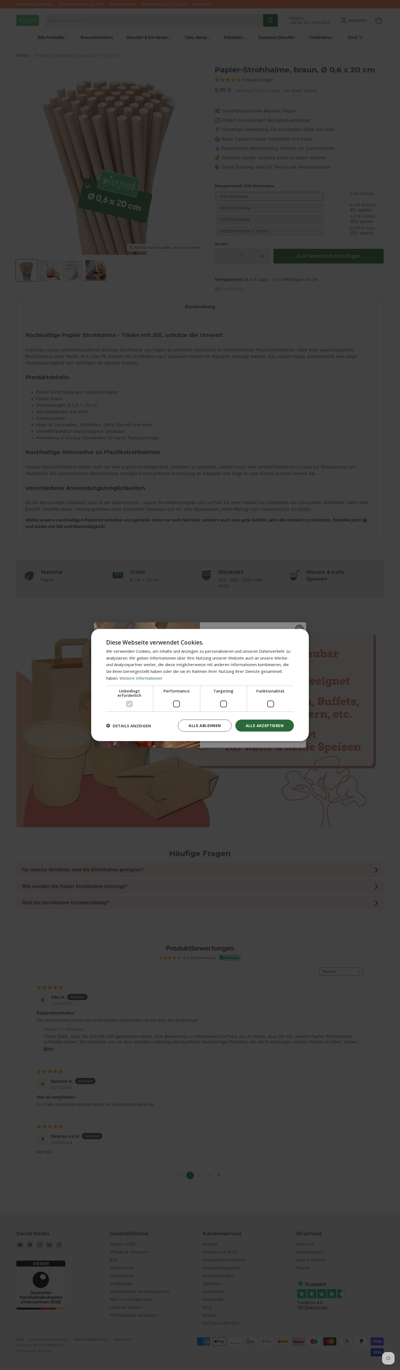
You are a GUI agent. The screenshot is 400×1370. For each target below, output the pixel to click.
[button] (128, 726)
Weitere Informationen (140, 678)
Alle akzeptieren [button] (265, 725)
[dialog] (200, 685)
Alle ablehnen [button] (205, 725)
